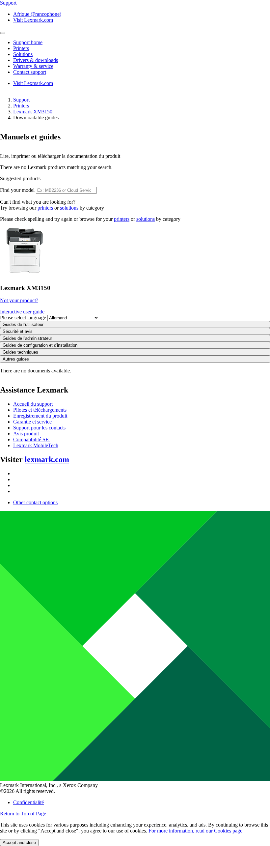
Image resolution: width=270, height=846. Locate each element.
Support (21, 99)
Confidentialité (28, 802)
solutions (69, 208)
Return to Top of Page (23, 813)
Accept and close (19, 842)
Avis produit (26, 433)
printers (45, 208)
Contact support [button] (29, 72)
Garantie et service (32, 421)
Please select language (23, 317)
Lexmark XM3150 (32, 111)
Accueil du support (33, 404)
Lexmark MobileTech (35, 445)
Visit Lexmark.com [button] (33, 20)
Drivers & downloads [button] (35, 60)
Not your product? (19, 300)
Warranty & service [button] (33, 66)
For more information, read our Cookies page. (196, 830)
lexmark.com (47, 459)
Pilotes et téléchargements (40, 410)
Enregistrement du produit (40, 416)
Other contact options (35, 502)
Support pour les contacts (39, 427)
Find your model (17, 190)
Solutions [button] (23, 54)
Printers (21, 105)
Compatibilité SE (31, 439)
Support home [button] (27, 42)
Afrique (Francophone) (37, 14)
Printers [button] (21, 48)
